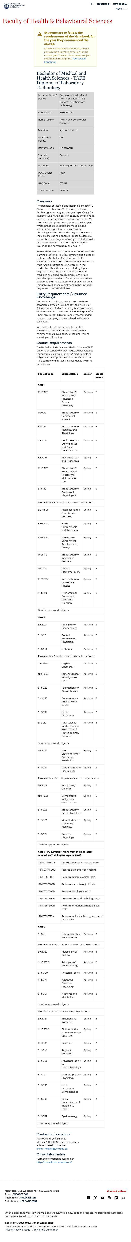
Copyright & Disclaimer (45, 1229)
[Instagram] (109, 1197)
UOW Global (120, 4)
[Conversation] (123, 1197)
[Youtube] (102, 1197)
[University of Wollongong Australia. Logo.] (14, 6)
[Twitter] (95, 1197)
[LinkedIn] (116, 1197)
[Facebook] (88, 1197)
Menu (119, 9)
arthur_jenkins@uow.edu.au (52, 1148)
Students (102, 4)
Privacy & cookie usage (17, 1229)
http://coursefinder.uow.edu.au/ (54, 1162)
